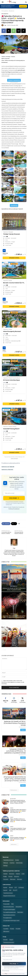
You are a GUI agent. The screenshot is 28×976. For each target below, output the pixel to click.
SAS (10, 890)
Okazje (11, 817)
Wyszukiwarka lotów (8, 906)
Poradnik (18, 928)
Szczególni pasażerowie (9, 912)
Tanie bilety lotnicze (8, 860)
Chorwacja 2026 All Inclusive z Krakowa (18, 533)
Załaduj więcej (13, 790)
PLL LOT (15, 890)
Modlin (5, 876)
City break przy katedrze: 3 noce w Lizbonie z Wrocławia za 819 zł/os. (18, 830)
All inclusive (6, 931)
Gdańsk (5, 873)
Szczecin (5, 879)
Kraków (18, 873)
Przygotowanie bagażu (9, 909)
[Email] (18, 31)
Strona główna (4, 10)
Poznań (10, 876)
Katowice (11, 873)
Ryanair (5, 887)
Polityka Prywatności (14, 508)
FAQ (12, 904)
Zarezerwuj (14, 205)
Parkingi (5, 865)
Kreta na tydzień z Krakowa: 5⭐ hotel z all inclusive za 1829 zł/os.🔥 (18, 839)
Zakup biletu (19, 906)
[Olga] (2, 25)
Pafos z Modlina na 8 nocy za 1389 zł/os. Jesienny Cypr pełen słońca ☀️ (18, 820)
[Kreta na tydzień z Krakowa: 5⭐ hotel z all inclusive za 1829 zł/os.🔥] (5, 838)
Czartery (12, 862)
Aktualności (11, 10)
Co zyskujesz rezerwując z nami (11, 920)
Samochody (19, 862)
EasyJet (5, 890)
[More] (19, 523)
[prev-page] (2, 650)
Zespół (11, 939)
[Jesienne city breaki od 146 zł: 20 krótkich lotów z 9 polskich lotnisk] (14, 578)
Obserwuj (14, 697)
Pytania (12, 928)
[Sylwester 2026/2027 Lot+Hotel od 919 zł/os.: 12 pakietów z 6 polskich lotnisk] (14, 605)
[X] (8, 31)
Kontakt (5, 939)
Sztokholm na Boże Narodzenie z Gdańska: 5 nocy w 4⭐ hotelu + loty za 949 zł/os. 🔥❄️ (18, 811)
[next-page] (5, 650)
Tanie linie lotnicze (7, 893)
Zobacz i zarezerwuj (14, 80)
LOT (16, 887)
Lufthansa (21, 887)
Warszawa (12, 879)
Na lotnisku (20, 912)
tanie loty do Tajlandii (7, 466)
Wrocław (19, 879)
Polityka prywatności (8, 942)
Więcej (23, 730)
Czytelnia (5, 928)
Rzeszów (16, 876)
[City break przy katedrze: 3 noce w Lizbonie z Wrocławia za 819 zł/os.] (5, 829)
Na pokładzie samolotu (9, 915)
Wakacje (5, 862)
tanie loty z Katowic (7, 469)
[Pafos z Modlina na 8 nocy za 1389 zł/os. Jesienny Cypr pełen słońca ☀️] (5, 819)
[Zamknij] (25, 947)
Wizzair (11, 887)
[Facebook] (3, 31)
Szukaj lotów (23, 6)
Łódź (23, 873)
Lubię (5, 697)
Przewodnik (6, 904)
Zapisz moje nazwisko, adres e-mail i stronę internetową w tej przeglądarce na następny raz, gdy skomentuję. (12, 682)
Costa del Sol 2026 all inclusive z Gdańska (6, 533)
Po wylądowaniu (7, 917)
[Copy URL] (23, 31)
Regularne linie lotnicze (9, 895)
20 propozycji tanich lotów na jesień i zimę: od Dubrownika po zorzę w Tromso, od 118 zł (14, 643)
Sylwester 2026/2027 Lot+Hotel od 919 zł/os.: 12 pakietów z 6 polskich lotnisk (14, 616)
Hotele (17, 860)
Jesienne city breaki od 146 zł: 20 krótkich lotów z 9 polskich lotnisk (14, 588)
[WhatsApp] (13, 31)
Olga (5, 25)
